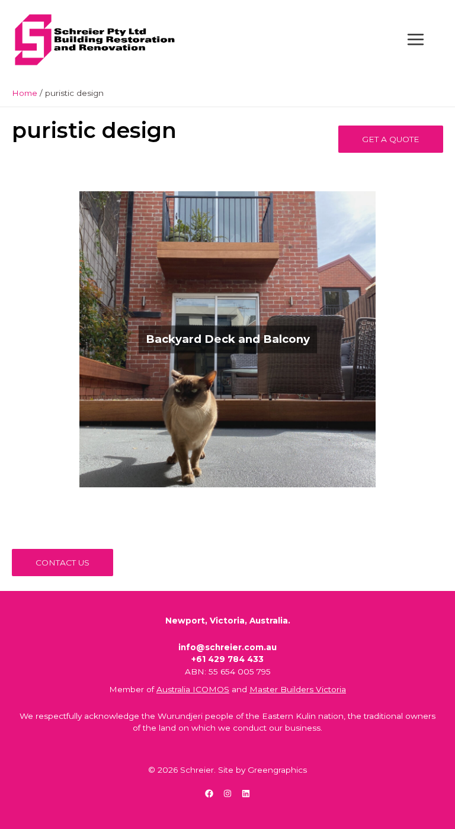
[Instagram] (227, 793)
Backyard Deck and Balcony (228, 339)
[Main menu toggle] (416, 40)
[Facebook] (209, 793)
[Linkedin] (246, 793)
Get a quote (390, 139)
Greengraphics (277, 770)
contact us (62, 562)
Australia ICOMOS (192, 689)
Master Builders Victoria (297, 689)
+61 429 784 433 (227, 659)
